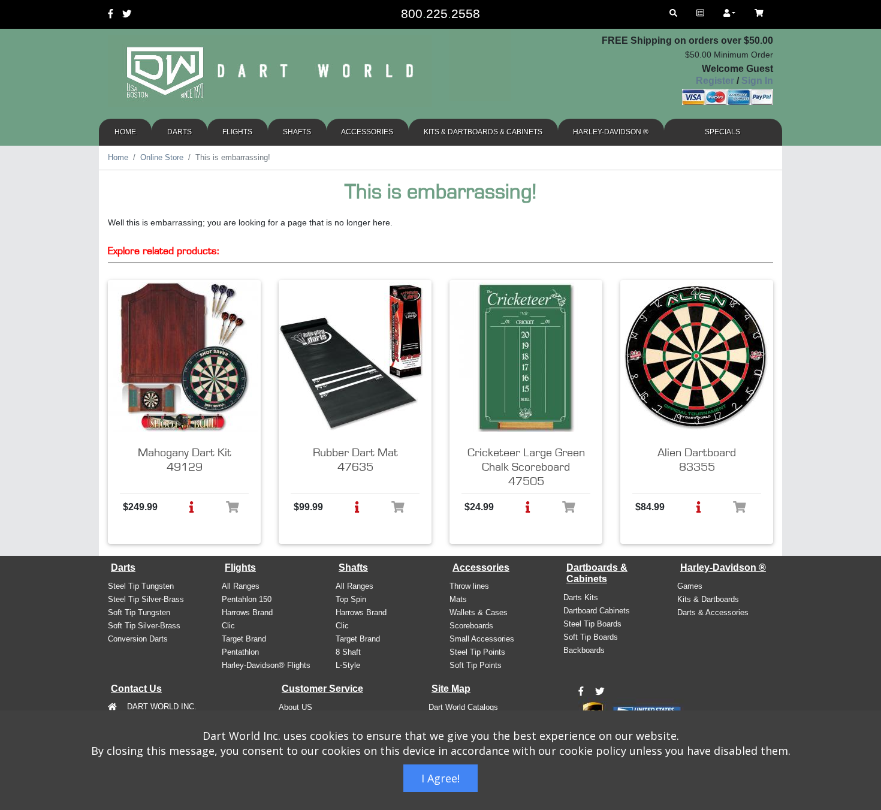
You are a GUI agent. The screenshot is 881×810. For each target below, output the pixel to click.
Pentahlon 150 (246, 599)
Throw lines (469, 586)
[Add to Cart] (232, 507)
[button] (191, 507)
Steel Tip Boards (592, 623)
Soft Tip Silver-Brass (144, 625)
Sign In (757, 81)
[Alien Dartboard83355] (695, 357)
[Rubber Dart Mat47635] (354, 357)
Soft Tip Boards (590, 637)
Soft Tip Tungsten (139, 612)
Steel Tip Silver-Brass (146, 599)
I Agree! (440, 778)
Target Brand (244, 638)
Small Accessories (481, 638)
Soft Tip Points (475, 665)
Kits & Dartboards (708, 599)
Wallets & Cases (478, 612)
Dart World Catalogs (463, 707)
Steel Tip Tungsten (141, 586)
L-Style (348, 665)
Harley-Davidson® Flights (266, 665)
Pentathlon (240, 652)
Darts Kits (580, 597)
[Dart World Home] (700, 13)
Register (715, 81)
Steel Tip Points (477, 652)
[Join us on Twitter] (600, 691)
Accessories (367, 132)
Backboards (584, 650)
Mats (458, 599)
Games (689, 586)
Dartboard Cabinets (596, 610)
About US (295, 707)
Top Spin (351, 599)
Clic (228, 625)
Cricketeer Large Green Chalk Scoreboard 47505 (526, 467)
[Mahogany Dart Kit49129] (183, 357)
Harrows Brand (247, 612)
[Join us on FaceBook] (581, 691)
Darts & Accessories (713, 612)
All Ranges (241, 586)
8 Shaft (348, 652)
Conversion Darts (138, 638)
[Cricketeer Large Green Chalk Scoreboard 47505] (524, 357)
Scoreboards (471, 625)
